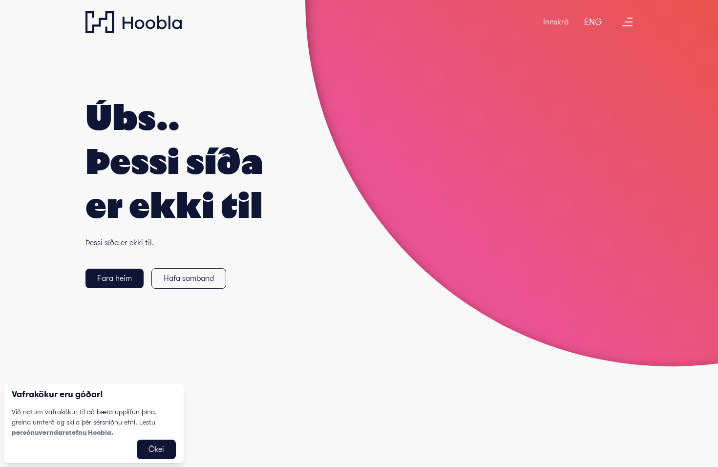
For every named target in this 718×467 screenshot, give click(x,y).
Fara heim (114, 278)
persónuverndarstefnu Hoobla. (62, 432)
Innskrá (556, 22)
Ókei (156, 449)
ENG (593, 22)
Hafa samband (189, 278)
